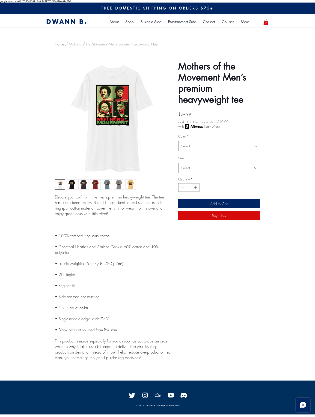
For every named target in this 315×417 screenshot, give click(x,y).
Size (182, 158)
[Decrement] (182, 187)
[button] (151, 21)
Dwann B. (67, 21)
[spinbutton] (189, 187)
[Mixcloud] (158, 395)
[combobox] (219, 146)
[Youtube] (171, 395)
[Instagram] (145, 395)
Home (59, 44)
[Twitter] (132, 395)
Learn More (212, 126)
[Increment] (196, 187)
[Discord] (183, 395)
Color (183, 136)
